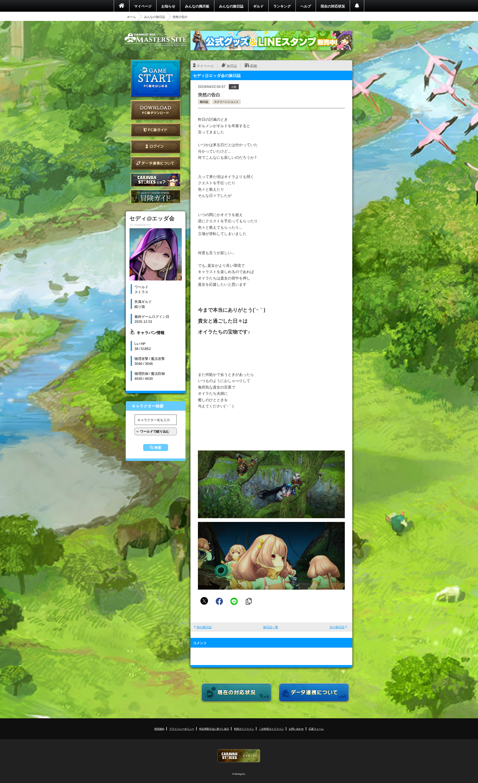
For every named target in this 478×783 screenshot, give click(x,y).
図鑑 (253, 65)
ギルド (258, 5)
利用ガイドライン (244, 728)
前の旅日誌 (204, 627)
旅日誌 (232, 65)
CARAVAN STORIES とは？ (155, 180)
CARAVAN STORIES (239, 755)
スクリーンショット (226, 102)
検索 (157, 447)
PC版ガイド (155, 130)
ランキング (282, 5)
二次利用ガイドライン (271, 728)
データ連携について (155, 163)
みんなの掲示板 (197, 5)
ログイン (155, 146)
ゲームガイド (155, 196)
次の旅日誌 (337, 627)
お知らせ (168, 5)
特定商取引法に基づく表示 (214, 728)
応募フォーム (316, 728)
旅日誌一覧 (270, 627)
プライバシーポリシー (181, 728)
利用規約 (159, 728)
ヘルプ (305, 5)
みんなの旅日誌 (231, 5)
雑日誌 (204, 102)
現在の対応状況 (333, 5)
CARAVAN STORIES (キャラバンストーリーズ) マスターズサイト (155, 39)
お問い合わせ (296, 728)
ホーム (131, 16)
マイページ (143, 5)
